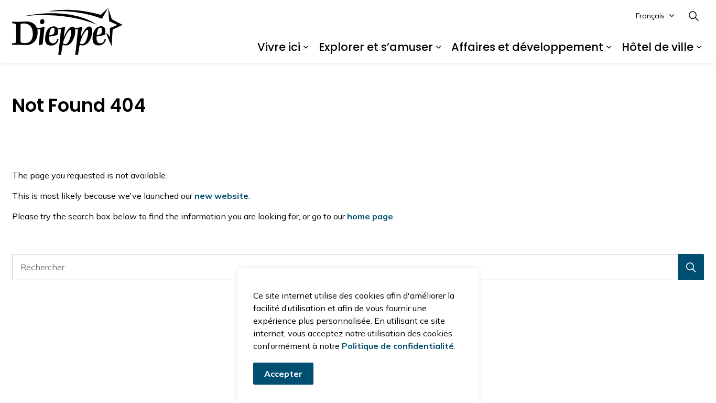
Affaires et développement (527, 47)
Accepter (283, 373)
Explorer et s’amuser (376, 47)
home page (370, 216)
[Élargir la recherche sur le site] (693, 15)
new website (221, 195)
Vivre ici (278, 47)
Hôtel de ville (657, 47)
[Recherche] (691, 267)
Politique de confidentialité (398, 346)
